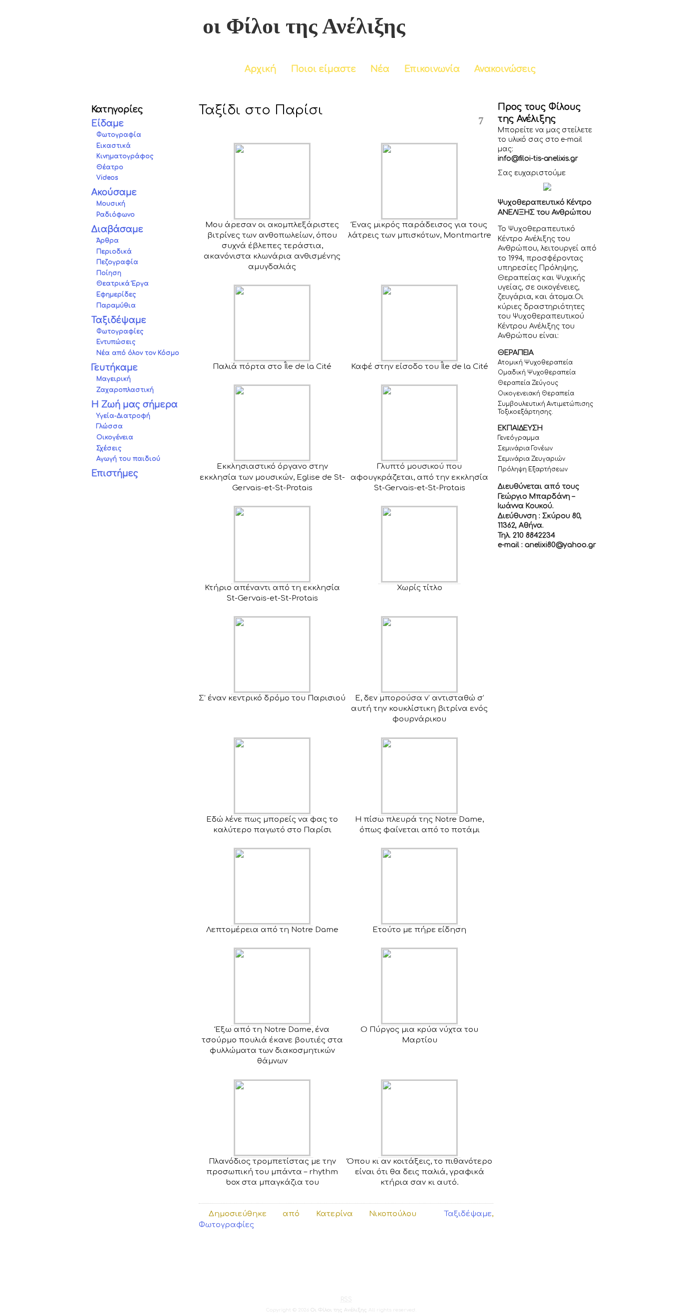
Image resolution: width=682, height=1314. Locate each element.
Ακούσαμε (114, 193)
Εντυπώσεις (115, 342)
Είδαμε (107, 123)
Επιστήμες (114, 473)
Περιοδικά (114, 251)
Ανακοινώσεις (505, 69)
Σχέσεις (108, 448)
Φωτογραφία (118, 134)
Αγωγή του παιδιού (128, 459)
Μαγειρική (113, 378)
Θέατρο (109, 167)
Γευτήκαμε (114, 367)
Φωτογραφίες (119, 331)
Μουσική (110, 204)
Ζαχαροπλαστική (125, 389)
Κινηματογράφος (124, 156)
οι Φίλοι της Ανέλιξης (304, 26)
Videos (107, 178)
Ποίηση (108, 273)
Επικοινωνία (432, 69)
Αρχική (260, 69)
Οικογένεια (114, 437)
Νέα (379, 69)
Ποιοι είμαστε (323, 69)
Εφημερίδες (116, 294)
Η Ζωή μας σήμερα (134, 404)
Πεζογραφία (117, 262)
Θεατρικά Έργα (122, 284)
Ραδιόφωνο (115, 214)
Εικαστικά (113, 145)
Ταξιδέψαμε (118, 320)
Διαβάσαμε (117, 229)
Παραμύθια (116, 305)
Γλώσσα (109, 426)
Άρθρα (107, 241)
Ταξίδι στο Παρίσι (261, 110)
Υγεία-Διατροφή (123, 415)
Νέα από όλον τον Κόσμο (137, 352)
